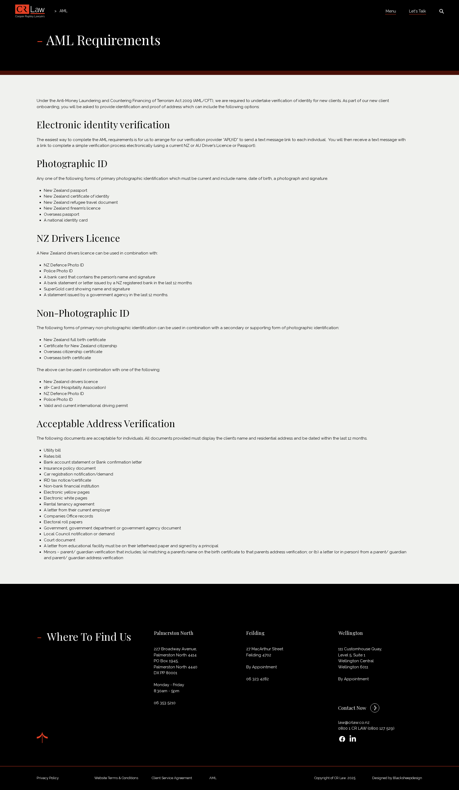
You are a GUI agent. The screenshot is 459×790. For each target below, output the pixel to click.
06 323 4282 (257, 679)
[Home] (49, 11)
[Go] (374, 707)
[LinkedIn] (353, 739)
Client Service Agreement (172, 778)
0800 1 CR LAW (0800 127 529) (366, 728)
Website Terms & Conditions (116, 778)
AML (212, 778)
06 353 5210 (165, 702)
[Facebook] (342, 739)
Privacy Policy (48, 778)
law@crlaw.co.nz (353, 722)
